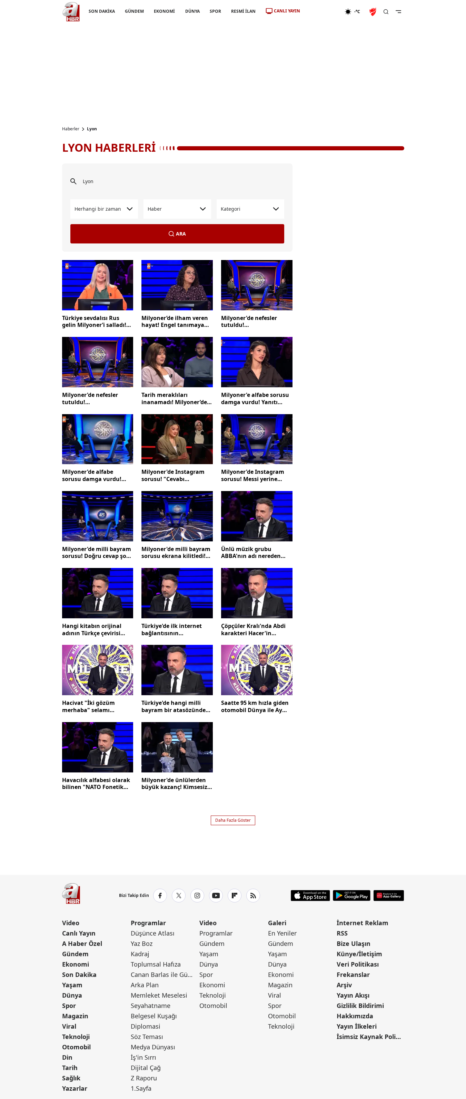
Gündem (75, 954)
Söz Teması (147, 1036)
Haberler (70, 129)
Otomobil (76, 1047)
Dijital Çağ (146, 1067)
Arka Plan (145, 985)
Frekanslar (353, 974)
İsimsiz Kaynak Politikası (370, 1036)
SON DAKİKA (102, 11)
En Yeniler (282, 933)
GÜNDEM (134, 11)
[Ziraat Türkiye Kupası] (373, 11)
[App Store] (310, 895)
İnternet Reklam (362, 923)
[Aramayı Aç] (386, 12)
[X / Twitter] (179, 895)
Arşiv (344, 985)
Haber (155, 209)
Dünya (72, 995)
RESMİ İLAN (243, 11)
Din (67, 1057)
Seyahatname (150, 1005)
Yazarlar (74, 1088)
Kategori (230, 209)
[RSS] (253, 895)
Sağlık (71, 1078)
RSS (342, 933)
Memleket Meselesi (159, 995)
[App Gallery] (388, 895)
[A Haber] (71, 11)
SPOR (215, 11)
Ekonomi (75, 964)
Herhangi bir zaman (98, 209)
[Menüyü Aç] (398, 12)
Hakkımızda (355, 1016)
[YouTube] (216, 895)
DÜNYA (192, 11)
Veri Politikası (358, 964)
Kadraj (140, 954)
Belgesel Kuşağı (154, 1016)
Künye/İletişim (359, 954)
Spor (69, 1005)
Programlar (148, 923)
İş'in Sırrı (143, 1057)
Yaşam (72, 985)
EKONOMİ (164, 11)
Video (70, 923)
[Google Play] (351, 895)
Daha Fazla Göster (233, 820)
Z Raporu (144, 1078)
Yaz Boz (141, 943)
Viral (69, 1026)
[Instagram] (197, 895)
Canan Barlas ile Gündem (164, 974)
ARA (181, 233)
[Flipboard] (234, 895)
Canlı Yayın (79, 933)
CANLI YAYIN (287, 11)
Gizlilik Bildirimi (360, 1005)
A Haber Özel (82, 943)
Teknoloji (76, 1036)
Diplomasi (145, 1026)
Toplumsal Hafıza (156, 964)
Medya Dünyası (153, 1047)
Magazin (75, 1016)
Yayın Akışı (353, 995)
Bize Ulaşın (353, 943)
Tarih (70, 1067)
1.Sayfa (141, 1088)
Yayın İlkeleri (357, 1026)
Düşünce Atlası (153, 933)
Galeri (277, 923)
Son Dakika (79, 974)
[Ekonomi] (322, 11)
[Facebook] (160, 895)
